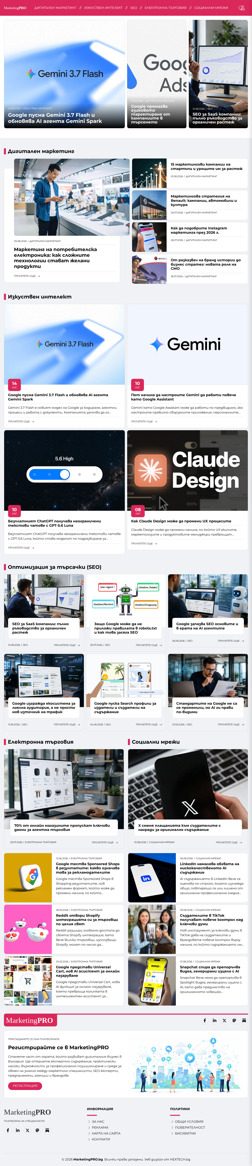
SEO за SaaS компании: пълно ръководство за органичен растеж (217, 118)
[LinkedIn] (215, 1020)
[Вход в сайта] (242, 8)
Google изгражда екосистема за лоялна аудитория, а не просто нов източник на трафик (43, 707)
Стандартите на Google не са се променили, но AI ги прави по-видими (206, 707)
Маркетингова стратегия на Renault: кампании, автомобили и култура (204, 200)
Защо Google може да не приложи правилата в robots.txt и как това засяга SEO (125, 628)
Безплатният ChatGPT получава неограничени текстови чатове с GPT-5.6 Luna (54, 523)
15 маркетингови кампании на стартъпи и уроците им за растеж (207, 166)
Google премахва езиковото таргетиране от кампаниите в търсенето (150, 114)
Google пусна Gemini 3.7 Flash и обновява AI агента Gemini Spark (55, 118)
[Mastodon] (234, 1020)
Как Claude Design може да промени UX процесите (181, 521)
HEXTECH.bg (180, 1159)
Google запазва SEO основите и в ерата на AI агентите (207, 626)
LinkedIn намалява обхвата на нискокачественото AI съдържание (209, 868)
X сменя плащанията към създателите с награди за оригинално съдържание (179, 827)
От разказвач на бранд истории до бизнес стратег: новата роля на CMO (206, 264)
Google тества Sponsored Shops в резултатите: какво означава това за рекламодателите (88, 868)
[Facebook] (205, 1020)
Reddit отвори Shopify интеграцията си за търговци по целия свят (87, 919)
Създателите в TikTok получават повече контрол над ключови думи (211, 919)
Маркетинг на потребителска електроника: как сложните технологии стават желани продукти (55, 258)
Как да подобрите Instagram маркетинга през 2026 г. (199, 230)
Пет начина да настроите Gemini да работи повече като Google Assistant (183, 397)
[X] (224, 1020)
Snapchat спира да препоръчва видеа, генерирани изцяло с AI (210, 969)
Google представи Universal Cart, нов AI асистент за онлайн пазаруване (88, 971)
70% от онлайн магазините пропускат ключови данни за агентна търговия (62, 827)
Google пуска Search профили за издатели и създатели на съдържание (125, 707)
